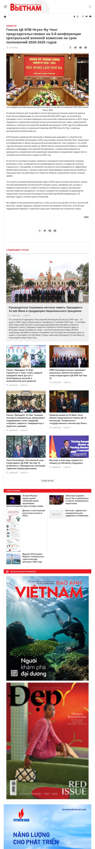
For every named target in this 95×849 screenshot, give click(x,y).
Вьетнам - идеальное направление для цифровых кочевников (76, 513)
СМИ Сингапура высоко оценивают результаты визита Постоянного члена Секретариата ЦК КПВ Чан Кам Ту (68, 374)
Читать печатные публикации (23, 571)
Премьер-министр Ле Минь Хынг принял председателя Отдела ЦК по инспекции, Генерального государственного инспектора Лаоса (68, 419)
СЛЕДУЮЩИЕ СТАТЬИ (17, 250)
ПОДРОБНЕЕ (47, 481)
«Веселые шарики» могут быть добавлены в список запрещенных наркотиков (77, 499)
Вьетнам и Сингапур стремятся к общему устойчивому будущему (66, 461)
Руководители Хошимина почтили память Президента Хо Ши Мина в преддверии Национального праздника (45, 309)
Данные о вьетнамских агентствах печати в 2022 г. (33, 513)
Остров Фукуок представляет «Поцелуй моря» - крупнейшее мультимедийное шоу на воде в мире (24, 501)
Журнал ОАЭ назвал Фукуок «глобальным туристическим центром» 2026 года (33, 558)
